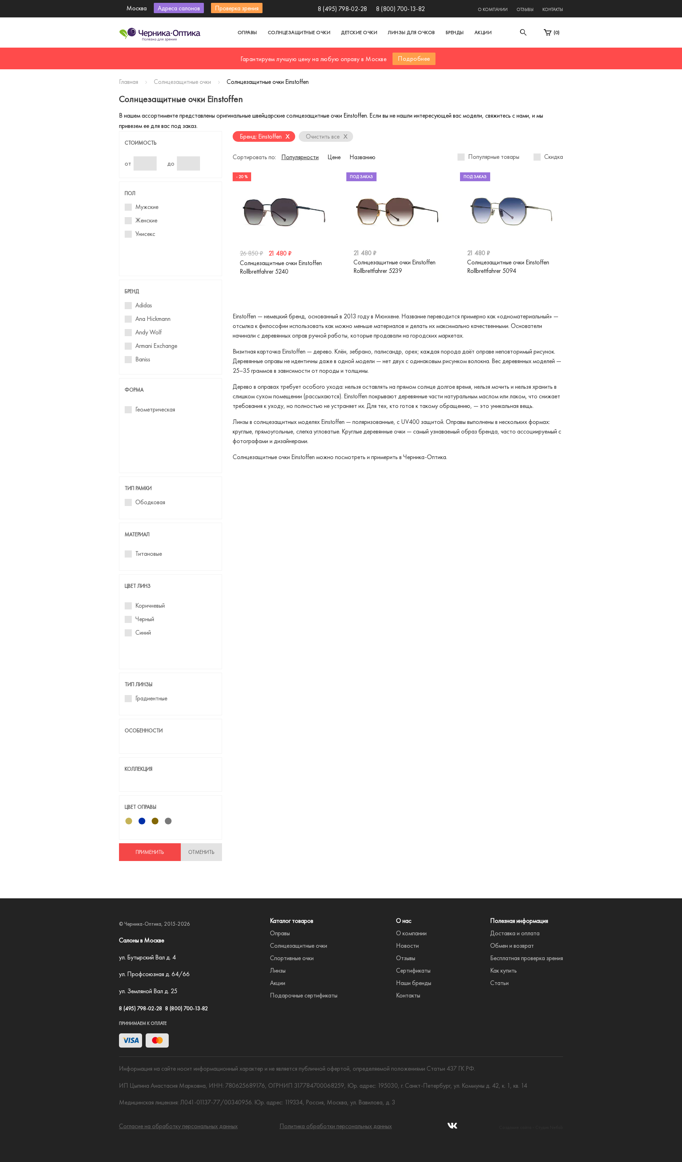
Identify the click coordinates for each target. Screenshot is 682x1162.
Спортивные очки (292, 958)
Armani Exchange (156, 346)
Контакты (552, 9)
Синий (143, 632)
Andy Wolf (148, 332)
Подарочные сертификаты (303, 995)
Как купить (503, 970)
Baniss (142, 359)
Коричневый (150, 605)
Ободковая (150, 502)
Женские (146, 220)
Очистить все (327, 135)
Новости (407, 945)
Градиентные (151, 698)
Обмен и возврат (512, 945)
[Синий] (142, 821)
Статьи (499, 983)
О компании (493, 9)
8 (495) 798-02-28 (342, 9)
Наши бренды (413, 983)
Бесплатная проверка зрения (526, 958)
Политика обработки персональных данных (336, 1126)
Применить (150, 852)
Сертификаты (413, 970)
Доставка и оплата (515, 933)
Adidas (143, 305)
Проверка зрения (237, 8)
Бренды (455, 32)
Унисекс (145, 234)
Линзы (278, 970)
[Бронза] (155, 821)
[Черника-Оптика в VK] (452, 1128)
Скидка (553, 157)
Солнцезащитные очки (299, 32)
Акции (483, 32)
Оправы (247, 32)
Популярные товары (493, 157)
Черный (144, 619)
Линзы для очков (411, 32)
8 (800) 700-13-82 (400, 9)
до (170, 163)
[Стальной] (168, 821)
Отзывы (525, 9)
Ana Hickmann (152, 319)
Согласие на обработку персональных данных (178, 1126)
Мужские (146, 207)
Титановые (148, 554)
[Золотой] (129, 821)
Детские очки (359, 32)
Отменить (201, 852)
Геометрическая (155, 409)
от (128, 163)
